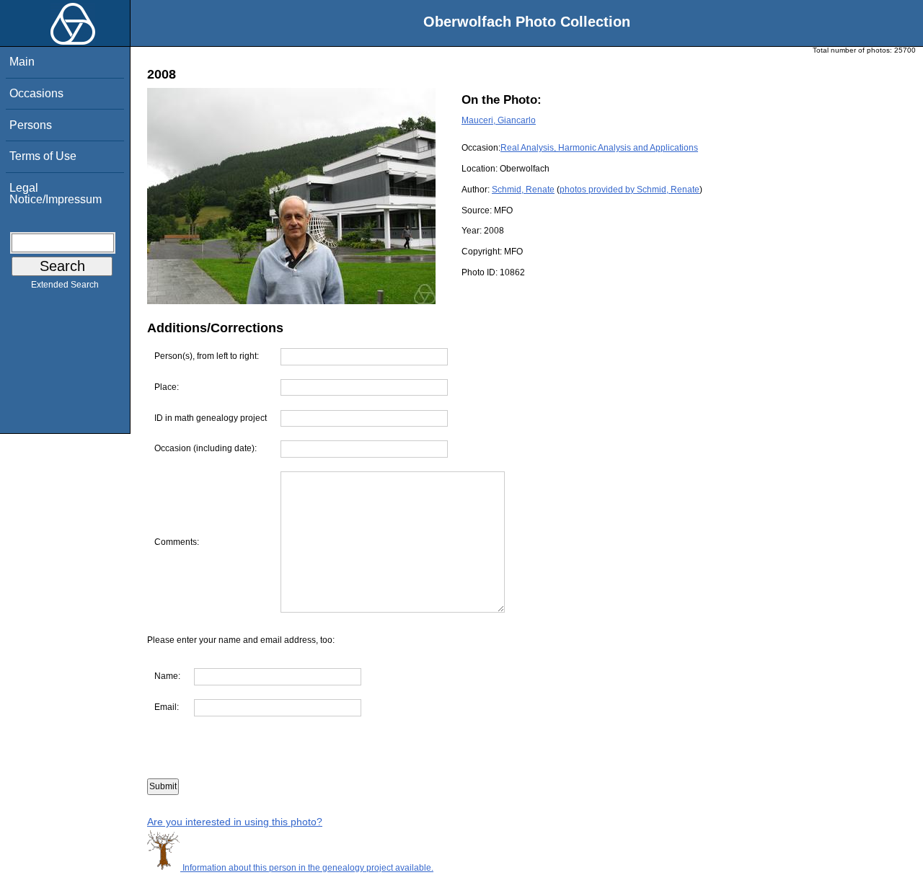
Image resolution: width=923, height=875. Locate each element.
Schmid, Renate (523, 190)
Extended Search (65, 284)
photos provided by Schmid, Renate (629, 190)
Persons (30, 125)
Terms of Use (42, 156)
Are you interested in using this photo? (234, 821)
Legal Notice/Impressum (55, 193)
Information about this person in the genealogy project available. (306, 868)
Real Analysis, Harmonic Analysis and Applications (599, 148)
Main (22, 61)
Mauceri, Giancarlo (499, 120)
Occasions (36, 93)
